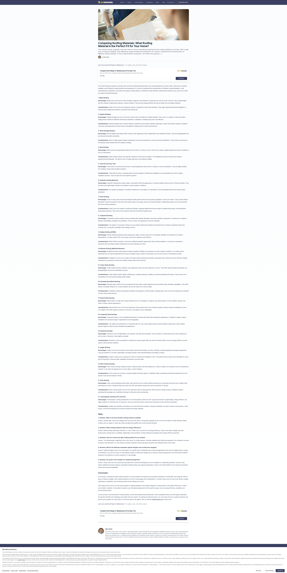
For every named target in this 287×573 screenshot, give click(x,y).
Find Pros (181, 78)
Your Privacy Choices (32, 570)
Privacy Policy (6, 570)
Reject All (258, 570)
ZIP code (102, 75)
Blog (163, 2)
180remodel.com (157, 499)
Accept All (280, 570)
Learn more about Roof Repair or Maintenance (111, 65)
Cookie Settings (269, 570)
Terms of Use (14, 570)
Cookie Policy (21, 559)
